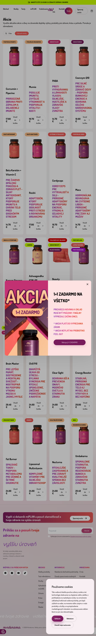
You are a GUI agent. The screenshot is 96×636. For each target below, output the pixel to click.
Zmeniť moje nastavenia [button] (63, 625)
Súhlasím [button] (58, 619)
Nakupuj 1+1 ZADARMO (70, 342)
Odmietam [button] (70, 619)
